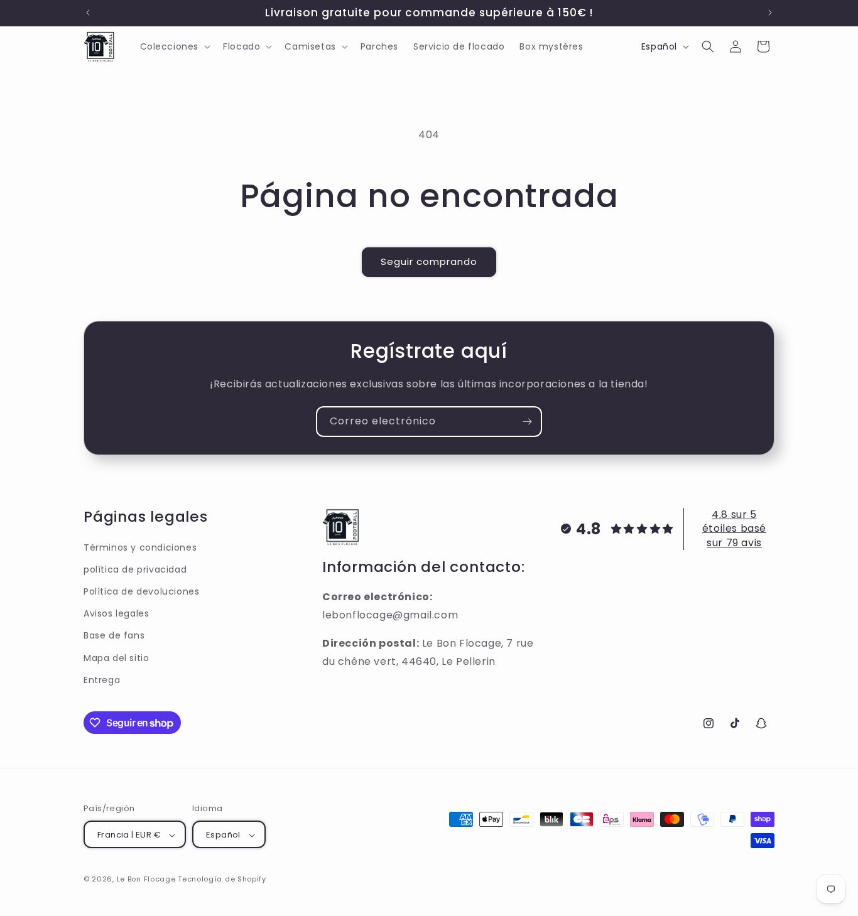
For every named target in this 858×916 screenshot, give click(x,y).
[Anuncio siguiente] (770, 12)
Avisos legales (116, 613)
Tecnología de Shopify (222, 880)
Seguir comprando (429, 261)
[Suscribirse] (527, 421)
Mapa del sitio (116, 658)
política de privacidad (135, 569)
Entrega (102, 680)
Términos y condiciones (140, 547)
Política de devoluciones (141, 591)
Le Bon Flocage (147, 880)
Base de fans (114, 636)
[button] (174, 46)
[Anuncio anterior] (88, 12)
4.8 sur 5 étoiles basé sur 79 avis (734, 528)
